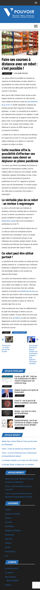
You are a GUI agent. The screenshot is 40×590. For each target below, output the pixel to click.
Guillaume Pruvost (21, 73)
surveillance (16, 318)
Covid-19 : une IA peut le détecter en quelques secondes (25, 401)
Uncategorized (10, 551)
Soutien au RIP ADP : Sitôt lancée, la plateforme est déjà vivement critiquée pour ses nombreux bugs (25, 379)
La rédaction (9, 573)
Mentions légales (12, 580)
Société (7, 547)
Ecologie (8, 518)
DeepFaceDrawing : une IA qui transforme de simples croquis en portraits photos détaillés (26, 422)
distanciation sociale (9, 221)
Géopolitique (9, 526)
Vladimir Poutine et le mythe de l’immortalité (26, 391)
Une (6, 556)
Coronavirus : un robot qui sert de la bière (6, 348)
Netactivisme (9, 535)
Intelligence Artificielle (19, 332)
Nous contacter (10, 577)
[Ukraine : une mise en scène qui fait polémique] (7, 413)
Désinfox (8, 510)
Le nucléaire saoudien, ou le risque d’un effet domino (20, 460)
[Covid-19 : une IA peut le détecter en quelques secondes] (7, 403)
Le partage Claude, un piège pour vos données (18, 464)
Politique (8, 543)
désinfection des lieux (27, 291)
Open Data (8, 539)
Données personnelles (12, 514)
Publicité (8, 585)
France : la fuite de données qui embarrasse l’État (19, 449)
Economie (8, 522)
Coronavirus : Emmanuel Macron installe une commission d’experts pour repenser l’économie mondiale (33, 354)
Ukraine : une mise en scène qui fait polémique (25, 412)
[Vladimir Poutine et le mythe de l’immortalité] (7, 393)
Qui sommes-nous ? (12, 568)
